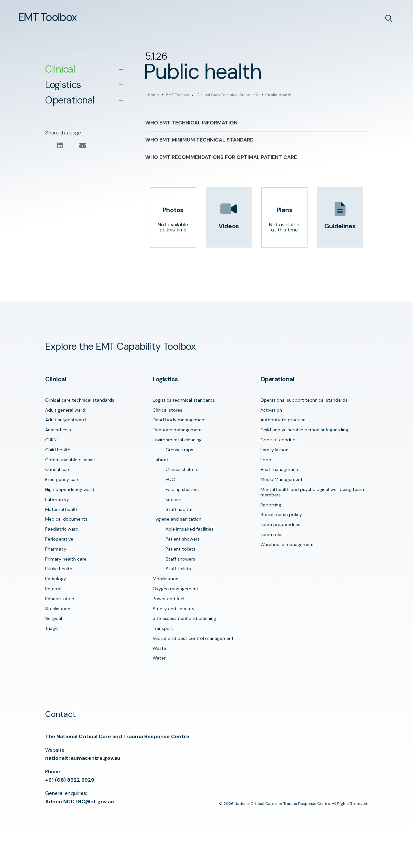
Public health (58, 569)
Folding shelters (182, 489)
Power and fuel (168, 599)
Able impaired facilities (190, 529)
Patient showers (183, 539)
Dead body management (179, 420)
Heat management (280, 469)
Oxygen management (175, 589)
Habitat (160, 460)
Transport (163, 628)
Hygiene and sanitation (177, 519)
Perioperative (59, 539)
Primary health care (65, 559)
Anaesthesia (58, 430)
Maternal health (61, 509)
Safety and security (174, 608)
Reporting (270, 505)
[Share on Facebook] (48, 146)
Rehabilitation (59, 599)
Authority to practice (283, 420)
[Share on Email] (82, 146)
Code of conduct (278, 440)
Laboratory (57, 499)
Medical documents (66, 519)
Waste (159, 648)
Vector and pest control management (193, 638)
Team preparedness (281, 524)
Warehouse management (287, 544)
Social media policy (281, 514)
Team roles (272, 534)
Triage (51, 628)
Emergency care (62, 479)
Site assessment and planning (184, 618)
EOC (170, 479)
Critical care (58, 469)
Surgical (53, 618)
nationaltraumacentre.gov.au (82, 758)
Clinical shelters (182, 469)
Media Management (281, 479)
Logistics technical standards (184, 400)
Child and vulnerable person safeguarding (304, 430)
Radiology (55, 579)
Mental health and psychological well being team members (312, 492)
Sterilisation (57, 608)
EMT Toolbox (177, 94)
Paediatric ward (61, 529)
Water (159, 658)
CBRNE (52, 440)
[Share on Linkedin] (60, 146)
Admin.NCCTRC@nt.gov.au (79, 801)
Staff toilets (178, 569)
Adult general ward (65, 410)
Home (153, 94)
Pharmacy (55, 549)
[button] (47, 17)
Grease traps (179, 450)
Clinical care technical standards (227, 94)
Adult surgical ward (65, 420)
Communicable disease (70, 460)
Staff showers (180, 559)
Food (265, 460)
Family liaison (274, 450)
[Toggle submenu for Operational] (121, 100)
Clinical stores (167, 410)
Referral (53, 589)
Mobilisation (165, 579)
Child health (57, 450)
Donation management (177, 430)
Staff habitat (179, 509)
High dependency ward (69, 489)
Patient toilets (181, 549)
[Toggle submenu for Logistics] (121, 84)
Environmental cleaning (177, 440)
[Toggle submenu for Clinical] (121, 69)
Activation (271, 410)
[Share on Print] (71, 146)
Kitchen (173, 499)
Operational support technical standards (304, 400)
